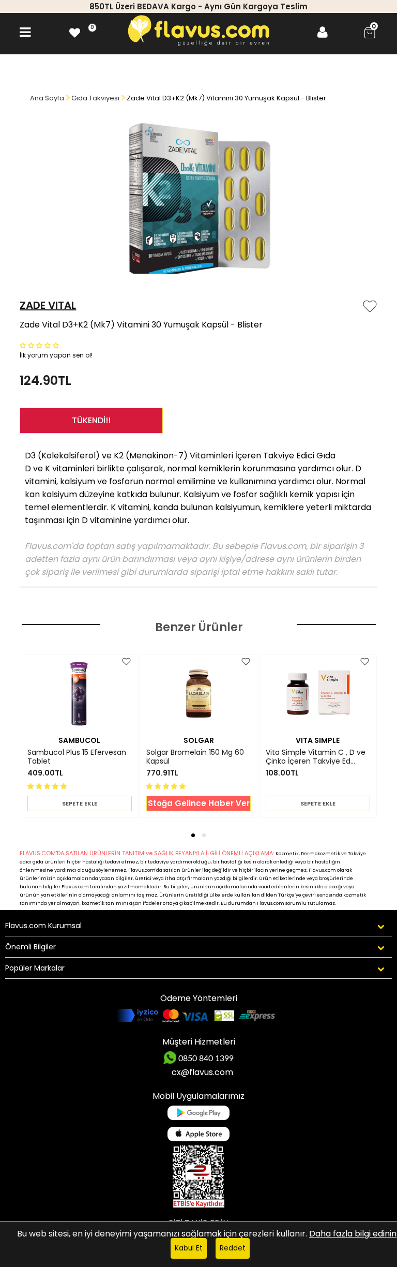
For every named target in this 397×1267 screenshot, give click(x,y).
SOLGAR (199, 740)
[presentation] (13, 698)
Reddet (233, 1248)
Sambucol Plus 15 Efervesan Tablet (76, 757)
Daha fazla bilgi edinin (352, 1234)
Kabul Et (189, 1248)
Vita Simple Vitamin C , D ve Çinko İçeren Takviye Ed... (315, 757)
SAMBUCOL (79, 740)
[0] (74, 32)
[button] (40, 345)
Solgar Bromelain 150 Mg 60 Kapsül (195, 757)
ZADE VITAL (48, 305)
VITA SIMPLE (318, 740)
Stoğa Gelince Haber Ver (199, 803)
